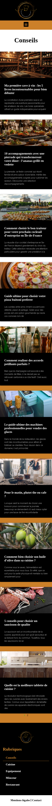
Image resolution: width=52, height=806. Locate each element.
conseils (11, 757)
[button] (26, 24)
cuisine (10, 764)
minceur (11, 777)
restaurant (13, 784)
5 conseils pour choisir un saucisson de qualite (20, 622)
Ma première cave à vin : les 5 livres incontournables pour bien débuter (25, 89)
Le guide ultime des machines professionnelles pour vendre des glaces (25, 428)
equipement (13, 771)
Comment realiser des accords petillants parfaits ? (23, 362)
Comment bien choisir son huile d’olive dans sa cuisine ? (25, 558)
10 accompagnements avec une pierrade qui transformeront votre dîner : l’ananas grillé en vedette (24, 159)
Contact (36, 800)
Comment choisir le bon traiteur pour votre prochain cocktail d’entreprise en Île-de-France (25, 231)
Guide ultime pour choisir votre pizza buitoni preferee (24, 297)
